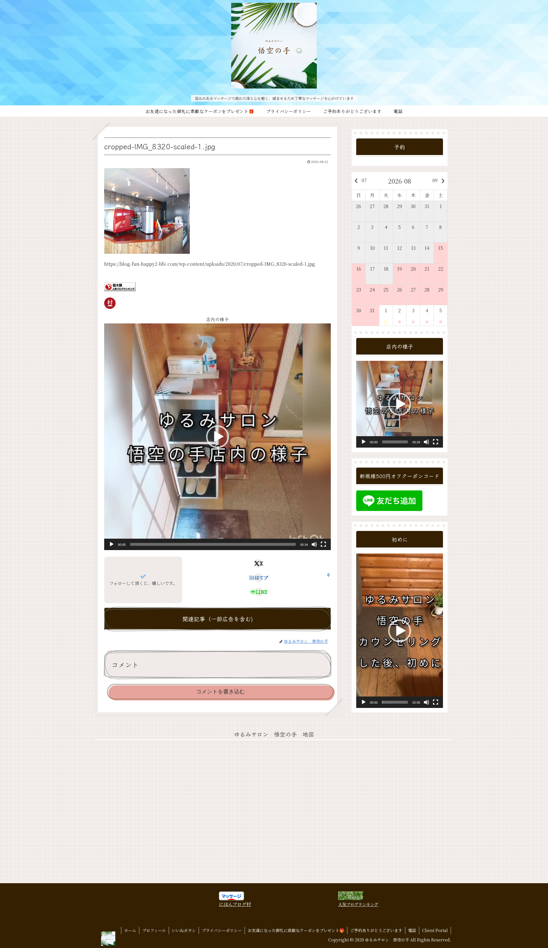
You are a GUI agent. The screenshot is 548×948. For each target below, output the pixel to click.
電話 (412, 930)
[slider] (213, 544)
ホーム (130, 930)
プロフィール (154, 930)
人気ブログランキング (358, 904)
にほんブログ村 (235, 904)
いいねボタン (184, 930)
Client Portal (435, 930)
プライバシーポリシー (222, 930)
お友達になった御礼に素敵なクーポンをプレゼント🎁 (296, 930)
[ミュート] (314, 544)
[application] (217, 436)
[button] (217, 436)
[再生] (111, 544)
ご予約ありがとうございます (376, 930)
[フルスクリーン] (323, 544)
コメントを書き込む (220, 692)
